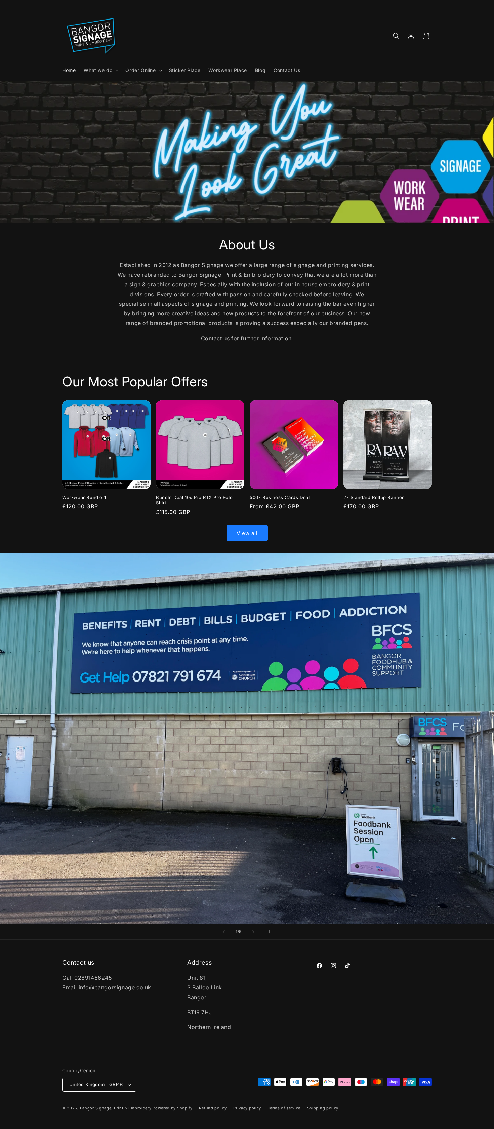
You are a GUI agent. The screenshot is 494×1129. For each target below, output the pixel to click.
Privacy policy (247, 1108)
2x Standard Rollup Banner (373, 497)
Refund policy (213, 1108)
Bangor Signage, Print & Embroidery (116, 1108)
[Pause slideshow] (270, 931)
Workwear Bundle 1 (84, 497)
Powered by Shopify (173, 1108)
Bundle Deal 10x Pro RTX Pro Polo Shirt (194, 500)
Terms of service (284, 1108)
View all (247, 533)
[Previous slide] (223, 931)
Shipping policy (323, 1108)
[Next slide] (253, 931)
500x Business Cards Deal (280, 497)
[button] (100, 70)
